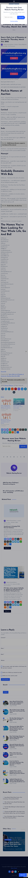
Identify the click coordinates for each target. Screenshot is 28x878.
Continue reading (14, 21)
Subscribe (21, 17)
